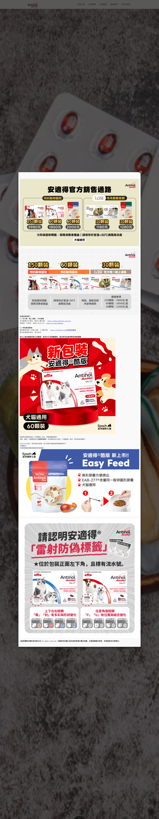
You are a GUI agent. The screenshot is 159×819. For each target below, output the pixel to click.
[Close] (140, 172)
